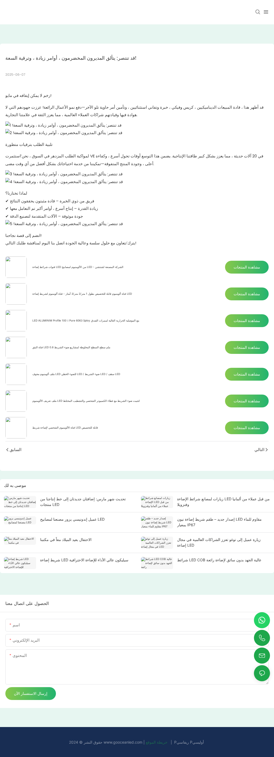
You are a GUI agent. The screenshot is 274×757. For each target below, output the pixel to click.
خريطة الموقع (157, 742)
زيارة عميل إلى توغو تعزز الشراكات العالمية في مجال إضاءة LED (219, 542)
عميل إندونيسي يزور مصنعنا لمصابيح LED (72, 519)
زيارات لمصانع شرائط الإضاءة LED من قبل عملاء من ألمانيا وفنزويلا (223, 502)
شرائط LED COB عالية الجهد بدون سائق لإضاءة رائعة (219, 560)
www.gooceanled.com (123, 742)
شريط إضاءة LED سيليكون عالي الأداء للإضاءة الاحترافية (84, 560)
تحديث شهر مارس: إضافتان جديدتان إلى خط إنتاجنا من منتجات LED (83, 502)
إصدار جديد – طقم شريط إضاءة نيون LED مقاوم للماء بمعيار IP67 (219, 522)
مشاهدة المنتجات (247, 267)
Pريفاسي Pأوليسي (189, 742)
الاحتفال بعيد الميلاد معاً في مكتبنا (66, 539)
